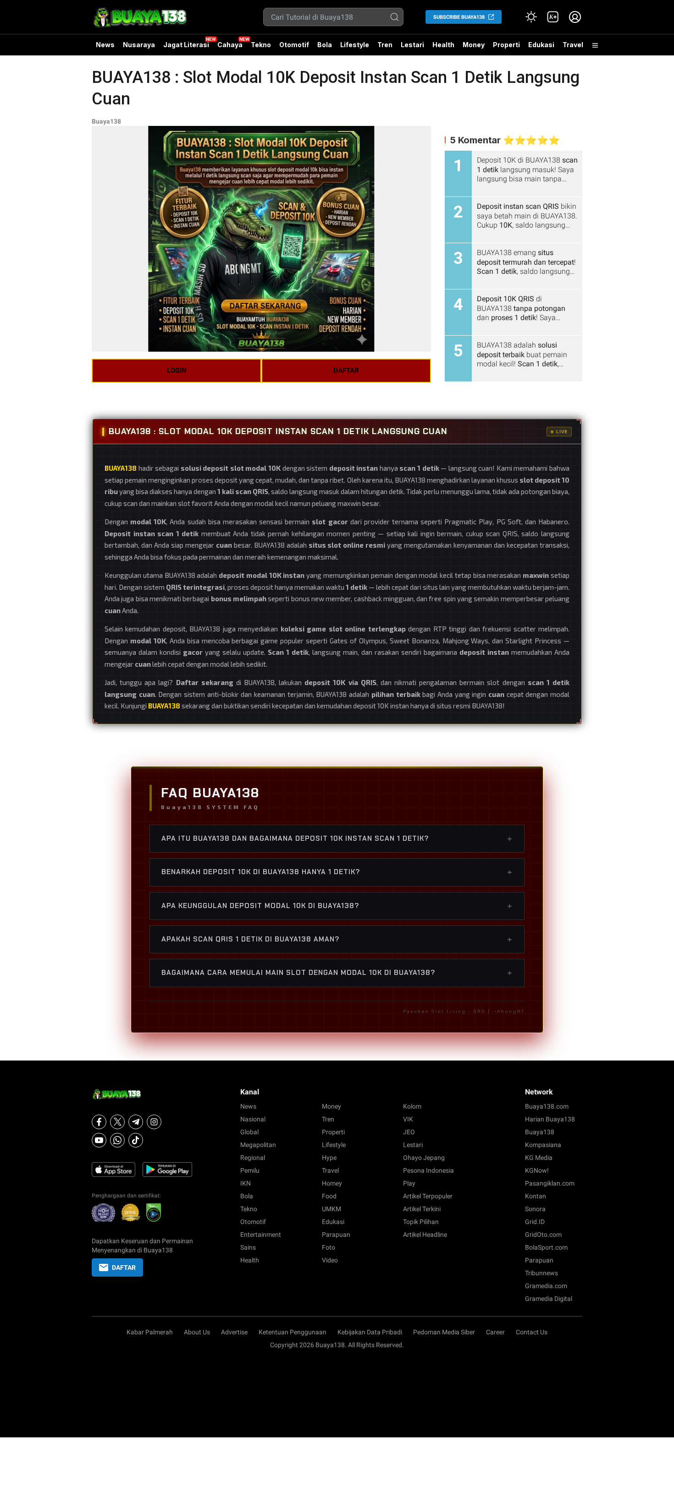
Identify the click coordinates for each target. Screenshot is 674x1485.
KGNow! (537, 1170)
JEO (409, 1132)
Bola (324, 45)
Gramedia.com (546, 1285)
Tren (384, 45)
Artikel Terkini (422, 1209)
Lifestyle (354, 45)
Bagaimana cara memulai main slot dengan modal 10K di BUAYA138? (337, 972)
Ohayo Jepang (424, 1157)
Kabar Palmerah (150, 1332)
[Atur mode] (531, 17)
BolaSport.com (546, 1247)
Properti (506, 45)
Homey (332, 1183)
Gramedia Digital (548, 1298)
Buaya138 (106, 121)
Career (495, 1332)
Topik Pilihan (421, 1221)
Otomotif (294, 45)
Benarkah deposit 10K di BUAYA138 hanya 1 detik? (337, 871)
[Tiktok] (135, 1140)
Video (330, 1260)
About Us (197, 1332)
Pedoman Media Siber (444, 1332)
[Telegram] (135, 1122)
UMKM (331, 1209)
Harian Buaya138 (550, 1119)
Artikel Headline (425, 1234)
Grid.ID (535, 1221)
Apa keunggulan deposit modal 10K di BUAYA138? (337, 905)
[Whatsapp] (117, 1140)
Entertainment (260, 1234)
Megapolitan (258, 1144)
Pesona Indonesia (428, 1170)
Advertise (234, 1332)
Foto (328, 1247)
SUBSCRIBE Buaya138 (459, 17)
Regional (252, 1157)
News (105, 45)
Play (409, 1183)
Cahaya (230, 45)
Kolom (412, 1106)
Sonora (535, 1209)
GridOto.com (543, 1234)
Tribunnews (541, 1273)
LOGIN (177, 370)
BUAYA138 (164, 706)
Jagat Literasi (186, 45)
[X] (117, 1122)
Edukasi (541, 45)
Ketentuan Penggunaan (292, 1332)
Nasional (252, 1119)
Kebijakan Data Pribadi (369, 1332)
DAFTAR (346, 370)
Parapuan (336, 1234)
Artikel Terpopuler (428, 1196)
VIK (408, 1119)
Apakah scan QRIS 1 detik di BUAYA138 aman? (337, 939)
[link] (553, 17)
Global (249, 1132)
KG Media (538, 1157)
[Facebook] (99, 1122)
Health (443, 45)
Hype (329, 1157)
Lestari (412, 48)
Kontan (535, 1196)
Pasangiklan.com (550, 1183)
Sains (248, 1247)
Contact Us (531, 1332)
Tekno (261, 45)
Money (474, 45)
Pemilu (250, 1170)
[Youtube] (99, 1140)
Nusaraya (139, 45)
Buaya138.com (547, 1106)
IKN (245, 1183)
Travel (573, 45)
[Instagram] (154, 1122)
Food (329, 1196)
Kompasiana (543, 1144)
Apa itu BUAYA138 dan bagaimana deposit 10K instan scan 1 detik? (337, 838)
